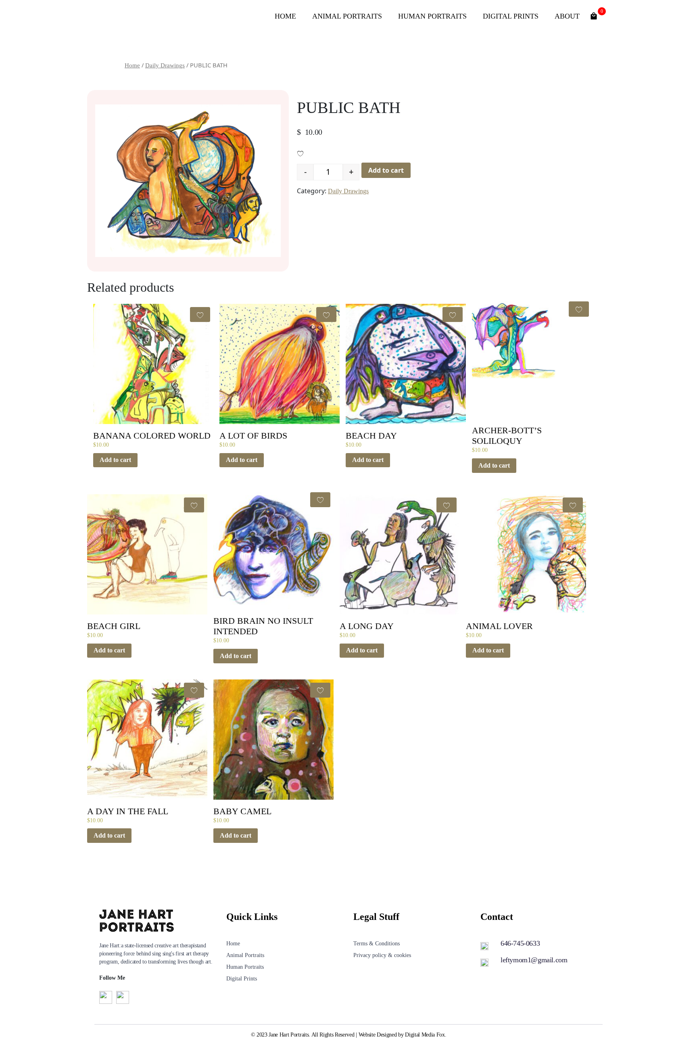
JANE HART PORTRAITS (164, 16)
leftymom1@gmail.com (534, 960)
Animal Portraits (347, 16)
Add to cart (386, 170)
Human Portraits (432, 16)
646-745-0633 (520, 943)
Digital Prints (510, 16)
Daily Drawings (165, 65)
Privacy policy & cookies (382, 955)
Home (285, 16)
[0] (594, 15)
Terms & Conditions (376, 944)
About (567, 16)
